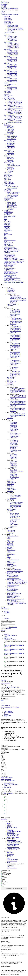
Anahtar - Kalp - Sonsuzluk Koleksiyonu (14, 259)
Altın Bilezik (7, 56)
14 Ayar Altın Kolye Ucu (13, 43)
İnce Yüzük (10, 167)
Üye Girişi (6, 618)
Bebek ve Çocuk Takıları (13, 837)
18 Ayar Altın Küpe (11, 66)
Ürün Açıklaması (8, 711)
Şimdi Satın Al (4, 698)
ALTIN (5, 33)
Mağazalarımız (10, 854)
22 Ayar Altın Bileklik (12, 53)
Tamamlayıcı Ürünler (9, 783)
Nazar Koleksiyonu (8, 265)
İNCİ (8, 828)
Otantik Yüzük (10, 169)
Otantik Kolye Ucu (11, 139)
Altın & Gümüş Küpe (9, 115)
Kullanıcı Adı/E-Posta (6, 620)
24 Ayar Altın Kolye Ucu (13, 47)
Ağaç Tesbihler (10, 206)
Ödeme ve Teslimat (11, 840)
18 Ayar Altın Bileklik (12, 52)
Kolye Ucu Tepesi (8, 242)
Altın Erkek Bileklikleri (12, 193)
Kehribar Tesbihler (11, 202)
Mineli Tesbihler (14, 524)
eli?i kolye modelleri (6, 779)
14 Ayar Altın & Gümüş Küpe (14, 118)
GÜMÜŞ (6, 123)
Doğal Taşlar (7, 244)
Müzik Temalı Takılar (9, 279)
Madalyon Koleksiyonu (9, 255)
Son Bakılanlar (7, 787)
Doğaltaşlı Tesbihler (12, 205)
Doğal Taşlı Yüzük (14, 477)
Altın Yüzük (7, 70)
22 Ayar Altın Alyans (12, 81)
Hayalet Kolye (10, 127)
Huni (5, 235)
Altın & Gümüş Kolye (9, 99)
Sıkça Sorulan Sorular (12, 859)
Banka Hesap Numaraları (13, 844)
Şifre (2, 623)
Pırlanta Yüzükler (8, 23)
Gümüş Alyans (7, 172)
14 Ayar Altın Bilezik (12, 57)
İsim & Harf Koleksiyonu (10, 257)
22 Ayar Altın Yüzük (12, 74)
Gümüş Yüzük (7, 162)
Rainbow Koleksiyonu (9, 254)
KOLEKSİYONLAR (9, 247)
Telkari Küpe (10, 160)
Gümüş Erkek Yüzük (12, 188)
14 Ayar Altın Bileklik (12, 50)
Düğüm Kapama (8, 234)
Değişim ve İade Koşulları (13, 848)
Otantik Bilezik (10, 154)
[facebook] (5, 798)
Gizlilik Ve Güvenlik (12, 849)
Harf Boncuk (7, 224)
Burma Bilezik (10, 153)
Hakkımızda (10, 852)
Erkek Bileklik (7, 191)
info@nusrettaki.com (12, 868)
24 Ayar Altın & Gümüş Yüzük (14, 122)
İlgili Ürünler (7, 785)
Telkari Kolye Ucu (11, 137)
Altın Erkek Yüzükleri (12, 186)
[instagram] (5, 806)
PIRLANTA (7, 16)
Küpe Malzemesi (8, 230)
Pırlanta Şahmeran (8, 22)
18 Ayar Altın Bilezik (12, 59)
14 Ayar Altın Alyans (12, 78)
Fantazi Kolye (10, 132)
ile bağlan (3, 630)
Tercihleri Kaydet (14, 974)
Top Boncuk (7, 223)
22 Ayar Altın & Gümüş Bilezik (14, 112)
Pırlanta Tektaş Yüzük (12, 25)
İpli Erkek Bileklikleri (12, 196)
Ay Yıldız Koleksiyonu (9, 268)
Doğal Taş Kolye (14, 429)
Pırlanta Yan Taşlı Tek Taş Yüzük (15, 29)
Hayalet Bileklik (11, 143)
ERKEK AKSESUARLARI (14, 831)
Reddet (17, 924)
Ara (17, 9)
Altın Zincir (6, 85)
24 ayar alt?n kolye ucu (6, 777)
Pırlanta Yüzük (10, 31)
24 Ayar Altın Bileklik (12, 54)
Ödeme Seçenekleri (8, 712)
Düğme (5, 238)
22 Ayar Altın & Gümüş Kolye (14, 102)
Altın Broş (6, 94)
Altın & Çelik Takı (8, 95)
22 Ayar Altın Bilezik (12, 60)
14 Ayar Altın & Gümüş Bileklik (15, 106)
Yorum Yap (10, 707)
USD (3, 4)
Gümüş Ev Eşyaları (8, 245)
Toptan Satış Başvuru (12, 861)
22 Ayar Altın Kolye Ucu (13, 46)
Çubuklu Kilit (7, 221)
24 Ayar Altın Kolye (12, 40)
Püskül (5, 217)
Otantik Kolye (10, 130)
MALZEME (7, 214)
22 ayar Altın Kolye (12, 39)
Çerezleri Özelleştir (5, 930)
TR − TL (5, 1)
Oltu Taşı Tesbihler (11, 203)
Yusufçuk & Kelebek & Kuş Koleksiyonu (14, 261)
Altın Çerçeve (7, 92)
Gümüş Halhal (7, 176)
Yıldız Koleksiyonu (8, 269)
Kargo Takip (4, 7)
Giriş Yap (3, 628)
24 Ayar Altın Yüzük (12, 75)
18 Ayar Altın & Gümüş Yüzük (14, 120)
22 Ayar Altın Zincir (12, 88)
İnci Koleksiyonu (8, 276)
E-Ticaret (10, 888)
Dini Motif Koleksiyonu (10, 273)
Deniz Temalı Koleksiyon (10, 275)
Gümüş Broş (7, 174)
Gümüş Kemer (7, 181)
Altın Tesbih (13, 522)
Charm (5, 231)
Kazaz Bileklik (10, 144)
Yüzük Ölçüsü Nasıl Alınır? (14, 841)
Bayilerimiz (10, 856)
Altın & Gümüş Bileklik (10, 105)
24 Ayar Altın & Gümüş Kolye (14, 104)
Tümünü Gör (13, 303)
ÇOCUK (6, 210)
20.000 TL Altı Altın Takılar (11, 248)
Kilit (5, 220)
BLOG (8, 862)
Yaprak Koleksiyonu (9, 266)
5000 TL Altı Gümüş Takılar (11, 251)
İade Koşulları (7, 715)
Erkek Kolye (7, 199)
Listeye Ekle (4, 707)
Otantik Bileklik (11, 147)
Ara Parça (6, 227)
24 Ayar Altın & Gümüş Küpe (14, 116)
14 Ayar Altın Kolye (12, 36)
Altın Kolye (7, 35)
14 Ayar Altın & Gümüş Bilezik (14, 111)
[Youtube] (5, 812)
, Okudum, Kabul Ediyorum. (14, 793)
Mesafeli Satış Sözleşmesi (13, 847)
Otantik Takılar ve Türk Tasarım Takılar (13, 282)
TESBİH (6, 200)
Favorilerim (3, 5)
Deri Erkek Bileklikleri (12, 195)
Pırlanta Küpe (7, 21)
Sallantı (5, 237)
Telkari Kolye (10, 129)
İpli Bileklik (13, 447)
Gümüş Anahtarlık (8, 182)
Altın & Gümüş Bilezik (9, 109)
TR (4, 2)
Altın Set (6, 82)
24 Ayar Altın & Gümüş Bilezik (14, 113)
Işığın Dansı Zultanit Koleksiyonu (12, 278)
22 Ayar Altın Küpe (11, 67)
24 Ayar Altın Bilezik (12, 61)
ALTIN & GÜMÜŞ (9, 98)
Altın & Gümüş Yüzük (9, 119)
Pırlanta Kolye (7, 18)
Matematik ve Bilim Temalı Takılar (12, 280)
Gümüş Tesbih (13, 520)
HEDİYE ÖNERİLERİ (13, 834)
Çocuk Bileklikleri (8, 212)
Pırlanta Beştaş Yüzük (12, 26)
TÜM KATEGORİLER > (10, 635)
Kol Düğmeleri (7, 189)
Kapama (6, 233)
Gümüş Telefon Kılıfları (9, 240)
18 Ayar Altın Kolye (12, 38)
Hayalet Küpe (10, 158)
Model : (5, 683)
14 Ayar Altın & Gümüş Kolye (14, 101)
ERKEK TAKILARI (9, 184)
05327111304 (4, 819)
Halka (5, 241)
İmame (5, 219)
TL (1, 4)
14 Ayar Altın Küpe (11, 64)
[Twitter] (5, 802)
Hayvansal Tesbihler (12, 207)
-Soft (7, 888)
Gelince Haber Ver (5, 705)
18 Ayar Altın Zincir (12, 89)
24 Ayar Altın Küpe (11, 68)
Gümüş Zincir (7, 179)
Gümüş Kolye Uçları (12, 136)
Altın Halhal (7, 96)
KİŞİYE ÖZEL (11, 833)
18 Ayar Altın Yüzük (12, 73)
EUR (6, 4)
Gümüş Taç (6, 178)
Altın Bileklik (7, 49)
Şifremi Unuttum (13, 627)
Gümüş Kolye (7, 125)
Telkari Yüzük (10, 168)
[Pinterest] (5, 809)
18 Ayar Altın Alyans (12, 80)
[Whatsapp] (5, 815)
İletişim (8, 858)
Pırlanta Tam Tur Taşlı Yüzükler (15, 28)
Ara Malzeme (7, 226)
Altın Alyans (7, 77)
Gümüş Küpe (7, 155)
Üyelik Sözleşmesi (11, 845)
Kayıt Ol (8, 628)
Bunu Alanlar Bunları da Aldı (11, 784)
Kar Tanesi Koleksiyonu (10, 264)
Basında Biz (10, 855)
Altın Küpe (6, 63)
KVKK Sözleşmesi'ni (7, 793)
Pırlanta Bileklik (8, 19)
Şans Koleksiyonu (8, 271)
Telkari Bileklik (10, 146)
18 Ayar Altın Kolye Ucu (13, 45)
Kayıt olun (18, 791)
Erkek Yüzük (7, 185)
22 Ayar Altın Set (11, 84)
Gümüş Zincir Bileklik (15, 450)
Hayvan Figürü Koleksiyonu (11, 258)
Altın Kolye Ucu (8, 42)
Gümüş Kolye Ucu (8, 134)
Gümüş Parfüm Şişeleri (9, 216)
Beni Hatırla (5, 627)
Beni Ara (6, 716)
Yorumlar (6, 714)
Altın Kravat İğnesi (8, 198)
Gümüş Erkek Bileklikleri (13, 192)
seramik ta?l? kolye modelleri (8, 780)
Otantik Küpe (10, 161)
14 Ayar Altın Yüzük (12, 71)
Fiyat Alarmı (16, 707)
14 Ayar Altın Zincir (12, 87)
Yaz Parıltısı (7, 252)
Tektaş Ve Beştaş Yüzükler (13, 165)
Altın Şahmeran (7, 91)
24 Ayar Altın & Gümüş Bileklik (15, 108)
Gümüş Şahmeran (8, 175)
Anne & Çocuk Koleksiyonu (11, 272)
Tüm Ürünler (10, 133)
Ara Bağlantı (7, 228)
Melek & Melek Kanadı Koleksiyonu (13, 262)
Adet (2, 695)
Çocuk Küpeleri (8, 213)
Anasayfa (6, 634)
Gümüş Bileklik (8, 140)
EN (8, 2)
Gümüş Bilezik (7, 150)
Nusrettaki (3, 680)
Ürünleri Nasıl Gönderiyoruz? (14, 842)
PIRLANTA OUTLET (9, 32)
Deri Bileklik (13, 449)
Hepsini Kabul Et (15, 930)
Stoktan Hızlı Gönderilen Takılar (12, 249)
